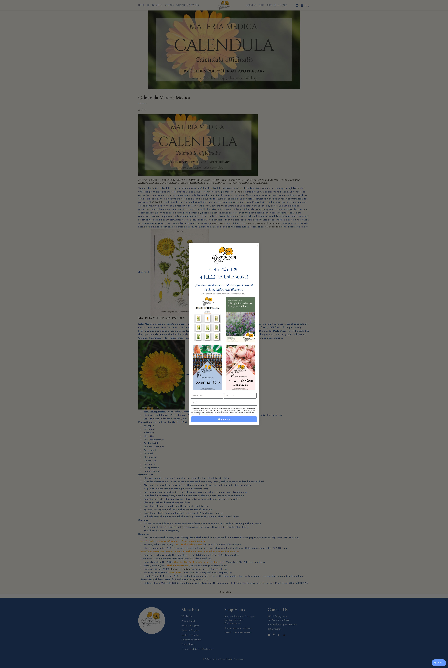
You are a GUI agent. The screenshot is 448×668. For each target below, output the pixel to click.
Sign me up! (224, 419)
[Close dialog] (256, 246)
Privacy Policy (204, 414)
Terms (210, 414)
